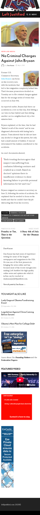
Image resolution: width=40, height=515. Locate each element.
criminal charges (17, 212)
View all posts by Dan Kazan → (14, 284)
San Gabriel (19, 220)
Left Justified (13, 14)
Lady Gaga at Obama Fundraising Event (17, 301)
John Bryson (6, 78)
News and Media (8, 51)
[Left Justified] (20, 5)
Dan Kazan (10, 65)
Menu (34, 14)
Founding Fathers (22, 357)
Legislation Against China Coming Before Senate (17, 313)
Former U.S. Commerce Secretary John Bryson (18, 216)
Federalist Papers (9, 360)
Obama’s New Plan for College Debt (18, 323)
